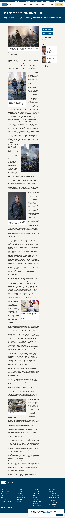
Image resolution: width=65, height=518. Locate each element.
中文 (2, 495)
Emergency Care (20, 495)
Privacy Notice (24, 510)
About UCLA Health (52, 489)
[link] (45, 66)
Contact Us (49, 1)
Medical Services (20, 499)
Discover (50, 4)
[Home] (2, 9)
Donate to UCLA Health (53, 502)
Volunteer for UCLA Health (53, 506)
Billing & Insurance (36, 495)
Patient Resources (33, 4)
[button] (19, 1)
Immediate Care (20, 493)
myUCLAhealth (35, 1)
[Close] (62, 510)
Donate (42, 1)
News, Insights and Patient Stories (55, 493)
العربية (2, 497)
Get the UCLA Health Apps (6, 501)
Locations (42, 4)
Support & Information (37, 501)
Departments (51, 491)
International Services (5, 493)
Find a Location (20, 491)
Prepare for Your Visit (37, 489)
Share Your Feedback (5, 491)
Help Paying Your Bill (36, 497)
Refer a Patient (27, 1)
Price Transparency (36, 499)
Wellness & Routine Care (37, 505)
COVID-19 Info (35, 503)
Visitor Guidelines (36, 491)
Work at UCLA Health (52, 504)
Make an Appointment (21, 497)
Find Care (24, 4)
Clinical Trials (19, 501)
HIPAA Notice (18, 510)
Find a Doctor (59, 4)
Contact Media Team (52, 500)
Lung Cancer (44, 41)
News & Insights (8, 8)
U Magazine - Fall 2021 (47, 29)
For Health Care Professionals (54, 495)
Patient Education (36, 493)
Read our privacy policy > (47, 512)
